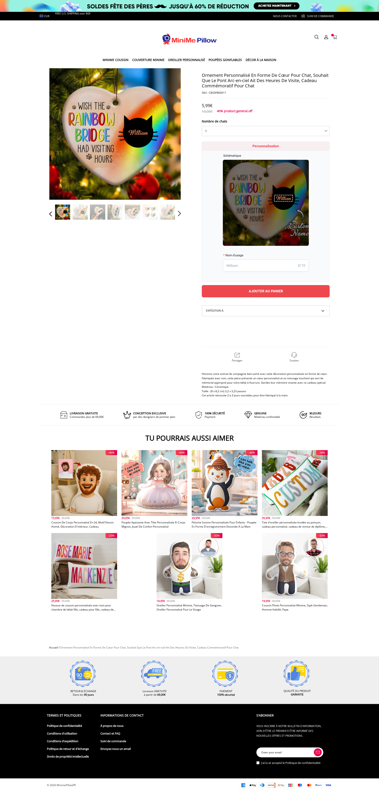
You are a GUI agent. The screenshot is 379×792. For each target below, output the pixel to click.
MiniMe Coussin (116, 60)
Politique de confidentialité (64, 726)
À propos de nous (111, 726)
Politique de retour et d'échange (68, 749)
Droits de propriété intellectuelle (68, 756)
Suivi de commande (113, 741)
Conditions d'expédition (62, 741)
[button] (59, 133)
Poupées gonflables (225, 60)
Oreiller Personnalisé (186, 60)
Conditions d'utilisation (62, 733)
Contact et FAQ (110, 733)
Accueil (53, 647)
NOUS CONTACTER (285, 16)
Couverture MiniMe (148, 60)
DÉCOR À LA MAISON (261, 60)
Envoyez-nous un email (115, 749)
